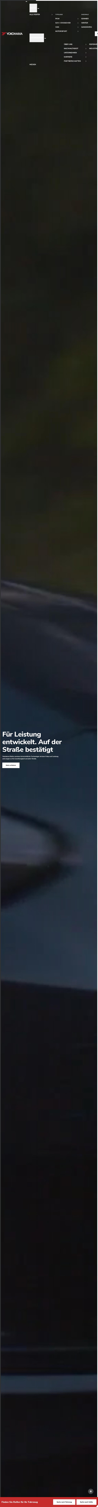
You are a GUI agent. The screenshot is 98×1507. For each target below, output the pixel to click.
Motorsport (61, 31)
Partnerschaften (72, 61)
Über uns (68, 44)
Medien (32, 64)
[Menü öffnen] (26, 1)
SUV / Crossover (63, 23)
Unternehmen (36, 38)
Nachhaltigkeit (71, 48)
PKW (57, 19)
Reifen (33, 8)
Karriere (68, 57)
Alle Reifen (34, 14)
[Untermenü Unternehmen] (45, 38)
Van (57, 27)
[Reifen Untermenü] (38, 8)
